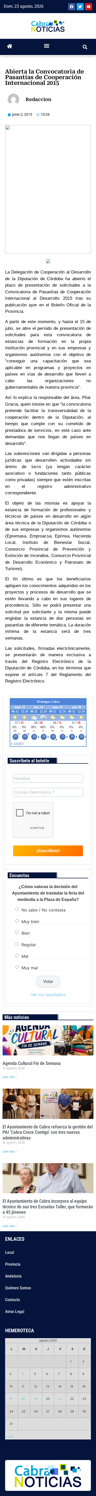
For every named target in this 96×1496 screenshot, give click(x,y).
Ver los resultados (48, 994)
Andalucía (13, 1276)
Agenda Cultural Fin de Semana (32, 1063)
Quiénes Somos (18, 1287)
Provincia (12, 1264)
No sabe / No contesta (44, 910)
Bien (26, 933)
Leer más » (10, 1077)
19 (35, 1399)
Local (9, 1252)
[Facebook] (71, 6)
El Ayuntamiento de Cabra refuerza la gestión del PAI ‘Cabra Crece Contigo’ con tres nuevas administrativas (48, 1132)
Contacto (12, 1299)
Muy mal (30, 967)
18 (23, 1399)
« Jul (9, 1437)
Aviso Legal (14, 1311)
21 (59, 1399)
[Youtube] (88, 6)
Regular (29, 944)
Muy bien (30, 921)
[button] (46, 45)
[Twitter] (80, 6)
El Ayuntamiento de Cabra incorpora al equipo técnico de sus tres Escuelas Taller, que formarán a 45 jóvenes (48, 1206)
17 (11, 1399)
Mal (25, 956)
